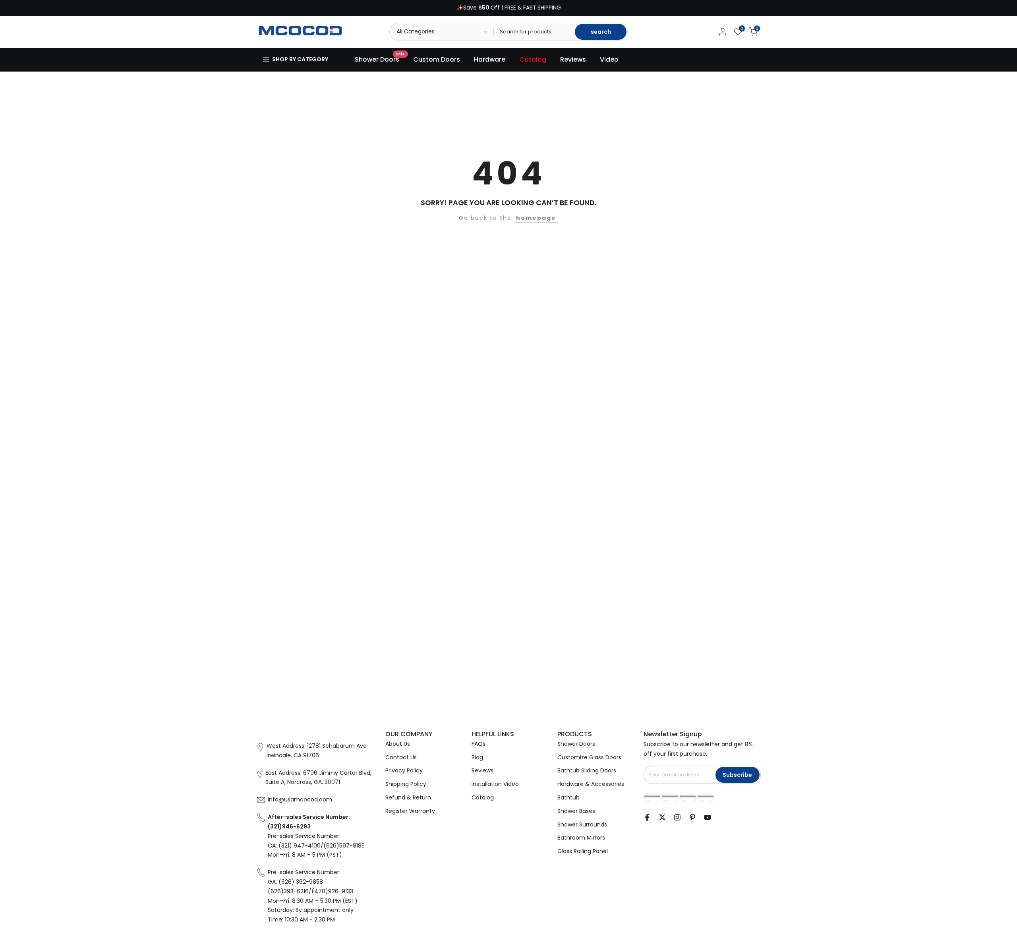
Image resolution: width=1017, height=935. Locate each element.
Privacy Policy (404, 770)
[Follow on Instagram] (677, 817)
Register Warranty (410, 811)
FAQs (478, 744)
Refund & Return (408, 797)
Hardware (489, 59)
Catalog (532, 59)
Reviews (573, 59)
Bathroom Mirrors (581, 838)
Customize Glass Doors (589, 757)
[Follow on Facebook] (647, 817)
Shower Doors (380, 59)
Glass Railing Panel (582, 851)
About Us (397, 744)
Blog (477, 757)
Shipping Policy (405, 784)
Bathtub (568, 797)
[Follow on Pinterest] (692, 817)
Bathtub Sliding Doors (586, 770)
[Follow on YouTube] (707, 817)
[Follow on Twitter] (662, 817)
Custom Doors (436, 59)
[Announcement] (508, 8)
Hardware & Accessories (590, 784)
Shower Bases (576, 811)
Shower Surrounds (582, 824)
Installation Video (495, 784)
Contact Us (401, 757)
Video (609, 59)
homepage (536, 218)
